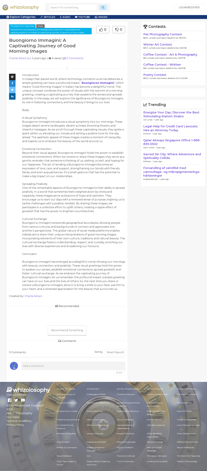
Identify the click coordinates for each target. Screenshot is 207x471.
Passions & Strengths (96, 442)
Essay (40, 26)
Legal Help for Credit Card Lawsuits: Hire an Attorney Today (170, 128)
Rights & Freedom (125, 447)
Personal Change (155, 442)
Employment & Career (67, 411)
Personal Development (187, 442)
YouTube (84, 17)
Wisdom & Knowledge (187, 461)
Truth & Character (125, 461)
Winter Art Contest (157, 44)
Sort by (99, 351)
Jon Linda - (148, 119)
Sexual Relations (64, 456)
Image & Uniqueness (186, 419)
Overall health (63, 442)
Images (102, 17)
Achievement (93, 389)
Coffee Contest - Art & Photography (170, 54)
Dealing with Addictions (98, 402)
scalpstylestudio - (151, 179)
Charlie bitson (18, 58)
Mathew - (148, 161)
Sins (88, 456)
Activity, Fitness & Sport (128, 389)
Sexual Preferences (185, 447)
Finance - (147, 133)
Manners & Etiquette (66, 433)
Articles (49, 17)
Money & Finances (95, 433)
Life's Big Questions (156, 425)
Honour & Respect (125, 419)
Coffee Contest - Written (162, 64)
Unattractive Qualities (157, 461)
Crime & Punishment (187, 394)
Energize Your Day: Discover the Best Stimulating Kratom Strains (171, 114)
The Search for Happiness (22, 26)
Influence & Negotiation (97, 425)
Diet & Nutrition (184, 402)
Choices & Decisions (126, 394)
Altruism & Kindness (186, 389)
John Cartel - (149, 147)
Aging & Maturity (155, 389)
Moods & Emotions (125, 433)
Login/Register (189, 7)
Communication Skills (157, 394)
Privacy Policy (15, 424)
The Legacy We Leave (157, 456)
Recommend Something (67, 330)
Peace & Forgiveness (126, 442)
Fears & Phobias (184, 411)
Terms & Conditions (18, 421)
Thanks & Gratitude (126, 456)
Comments (75, 58)
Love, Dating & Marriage (188, 425)
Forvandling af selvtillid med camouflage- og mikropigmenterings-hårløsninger (171, 171)
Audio (66, 17)
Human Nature (154, 419)
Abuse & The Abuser (66, 389)
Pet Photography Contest (162, 34)
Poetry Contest (154, 75)
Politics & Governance (67, 447)
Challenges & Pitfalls (96, 394)
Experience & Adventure (128, 411)
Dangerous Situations (67, 402)
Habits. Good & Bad (96, 419)
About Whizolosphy (19, 413)
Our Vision (13, 417)
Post (119, 372)
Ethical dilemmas (95, 411)
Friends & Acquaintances (68, 419)
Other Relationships (186, 433)
